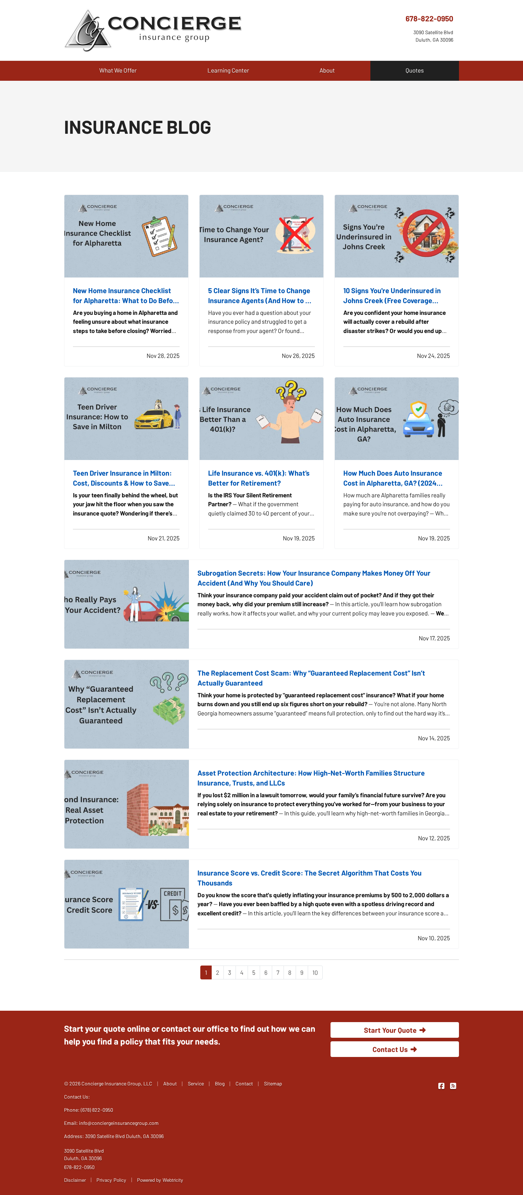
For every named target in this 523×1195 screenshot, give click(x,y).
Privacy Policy (111, 1180)
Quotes (415, 70)
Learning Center (228, 70)
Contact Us (390, 1049)
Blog (219, 1083)
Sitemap (273, 1083)
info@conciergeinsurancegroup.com (119, 1123)
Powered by (160, 1180)
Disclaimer (75, 1180)
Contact (244, 1083)
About (327, 70)
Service (196, 1083)
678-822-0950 (429, 18)
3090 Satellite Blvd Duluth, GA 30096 (84, 1154)
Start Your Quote (390, 1030)
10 (315, 972)
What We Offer (118, 70)
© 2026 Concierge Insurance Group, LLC (108, 1083)
